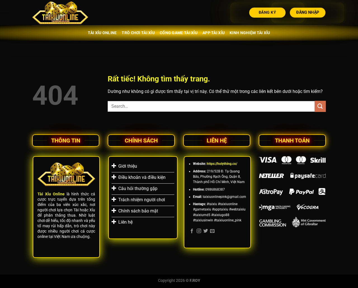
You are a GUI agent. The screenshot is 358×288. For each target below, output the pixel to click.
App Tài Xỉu (213, 33)
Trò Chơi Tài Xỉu (138, 33)
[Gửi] (320, 106)
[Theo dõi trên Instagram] (199, 231)
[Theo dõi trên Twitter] (205, 231)
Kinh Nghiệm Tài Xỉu (250, 33)
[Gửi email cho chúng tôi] (212, 231)
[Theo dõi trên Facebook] (192, 231)
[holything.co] (60, 12)
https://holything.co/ (222, 164)
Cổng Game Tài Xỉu (178, 33)
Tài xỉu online (102, 33)
